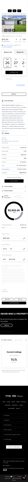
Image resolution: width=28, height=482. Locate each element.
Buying (13, 402)
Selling (18, 402)
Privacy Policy (7, 478)
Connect (18, 408)
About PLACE (11, 408)
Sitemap (14, 480)
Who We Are (15, 405)
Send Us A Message (14, 447)
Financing (23, 402)
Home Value (8, 405)
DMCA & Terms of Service (17, 478)
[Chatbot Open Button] (23, 477)
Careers (21, 405)
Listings (8, 402)
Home (4, 402)
